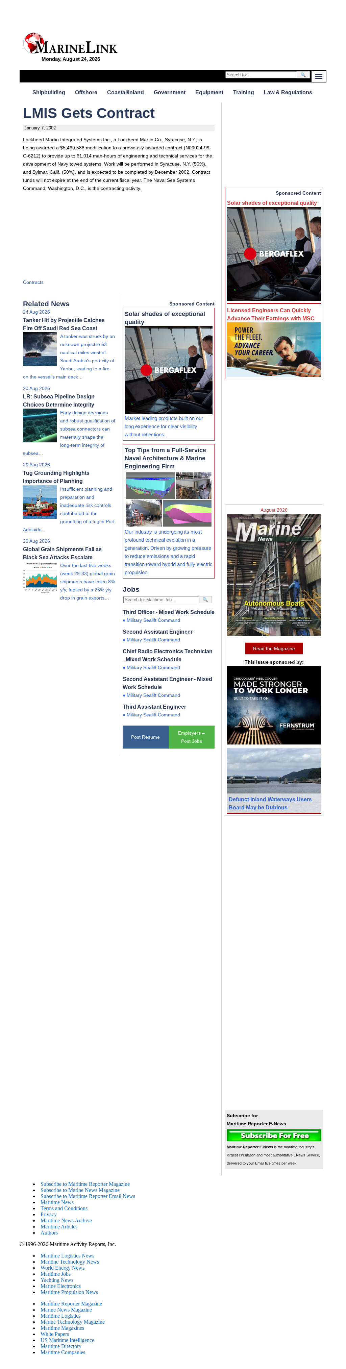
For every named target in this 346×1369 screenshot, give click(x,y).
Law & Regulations (288, 92)
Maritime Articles (59, 1226)
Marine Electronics (61, 1286)
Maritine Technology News (70, 1262)
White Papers (55, 1334)
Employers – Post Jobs (191, 737)
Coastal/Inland (125, 92)
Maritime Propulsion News (69, 1292)
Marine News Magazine (66, 1310)
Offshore (86, 92)
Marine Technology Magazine (73, 1322)
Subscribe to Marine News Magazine (80, 1190)
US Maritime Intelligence (67, 1340)
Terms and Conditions (64, 1208)
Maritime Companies (63, 1352)
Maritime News (57, 1202)
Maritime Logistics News (67, 1255)
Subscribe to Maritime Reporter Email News (88, 1196)
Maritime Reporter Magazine (71, 1303)
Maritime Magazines (62, 1328)
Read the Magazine (274, 648)
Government (170, 92)
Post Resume (145, 737)
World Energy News (62, 1268)
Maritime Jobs (56, 1274)
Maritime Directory (61, 1346)
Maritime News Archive (66, 1220)
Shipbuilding (48, 92)
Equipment (209, 92)
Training (243, 92)
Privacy (49, 1214)
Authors (49, 1233)
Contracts (33, 282)
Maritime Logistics (60, 1316)
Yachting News (57, 1280)
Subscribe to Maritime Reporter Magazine (85, 1184)
